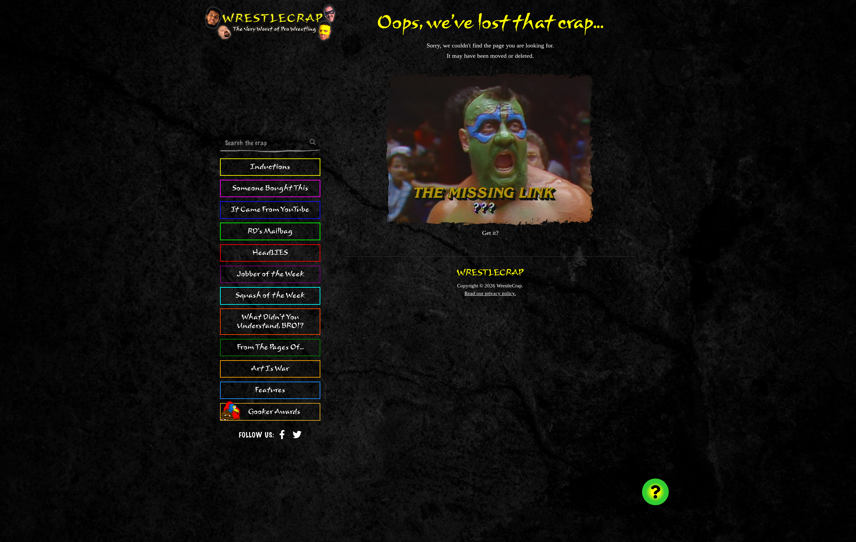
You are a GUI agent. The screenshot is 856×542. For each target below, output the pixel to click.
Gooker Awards (274, 412)
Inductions (270, 167)
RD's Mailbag (270, 231)
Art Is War (270, 369)
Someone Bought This (270, 188)
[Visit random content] (655, 492)
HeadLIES (270, 253)
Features (270, 390)
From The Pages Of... (270, 347)
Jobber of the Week (270, 274)
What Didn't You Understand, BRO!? (270, 321)
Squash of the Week (270, 295)
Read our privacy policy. (490, 293)
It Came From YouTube (270, 210)
